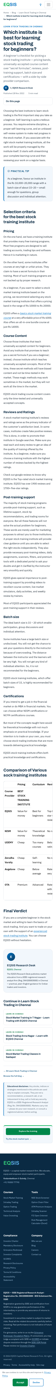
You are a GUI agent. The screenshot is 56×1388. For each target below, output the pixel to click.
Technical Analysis (11, 1211)
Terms (14, 1365)
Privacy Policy (9, 1267)
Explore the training (28, 1131)
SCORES (7, 1259)
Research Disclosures (13, 1263)
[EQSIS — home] (10, 5)
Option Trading (10, 1206)
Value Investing (10, 1215)
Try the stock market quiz (17, 1139)
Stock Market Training (13, 1197)
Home (6, 12)
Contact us (36, 1254)
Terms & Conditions (12, 1272)
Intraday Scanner (39, 1211)
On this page (13, 101)
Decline (36, 1382)
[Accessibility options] (40, 4)
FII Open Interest (39, 1215)
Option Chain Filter (40, 1202)
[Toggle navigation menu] (49, 4)
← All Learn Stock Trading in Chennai (20, 1071)
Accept (20, 1382)
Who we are (36, 1241)
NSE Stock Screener (40, 1197)
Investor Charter (10, 1241)
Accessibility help (27, 1365)
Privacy (6, 1365)
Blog (14, 12)
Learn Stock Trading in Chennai (32, 12)
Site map (40, 1365)
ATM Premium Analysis (41, 1206)
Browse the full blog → (13, 1076)
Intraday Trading (10, 1202)
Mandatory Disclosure (13, 1245)
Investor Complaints (12, 1254)
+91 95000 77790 (11, 1182)
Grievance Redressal (12, 1250)
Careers (34, 1250)
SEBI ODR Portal (38, 1342)
